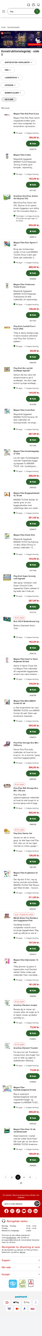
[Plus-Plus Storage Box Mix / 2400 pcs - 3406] (7, 744)
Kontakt (6, 1274)
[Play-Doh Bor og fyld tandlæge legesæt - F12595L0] (7, 369)
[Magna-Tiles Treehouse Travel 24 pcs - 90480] (7, 286)
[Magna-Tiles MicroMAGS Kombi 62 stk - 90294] (7, 702)
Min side (6, 1267)
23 (21, 1183)
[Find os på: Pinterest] (30, 1211)
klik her (22, 1252)
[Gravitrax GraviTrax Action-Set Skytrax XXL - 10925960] (7, 197)
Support (6, 1260)
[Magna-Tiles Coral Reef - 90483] (7, 411)
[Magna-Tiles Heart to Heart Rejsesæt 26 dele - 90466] (7, 660)
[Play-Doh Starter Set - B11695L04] (7, 831)
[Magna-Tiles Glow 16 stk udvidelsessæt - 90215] (7, 1130)
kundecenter (11, 1237)
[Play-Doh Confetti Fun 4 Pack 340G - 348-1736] (7, 327)
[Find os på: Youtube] (24, 1211)
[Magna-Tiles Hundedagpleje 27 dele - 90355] (7, 452)
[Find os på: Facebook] (6, 1211)
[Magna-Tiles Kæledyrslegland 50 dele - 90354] (7, 1089)
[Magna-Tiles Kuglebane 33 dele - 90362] (7, 874)
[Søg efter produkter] (37, 11)
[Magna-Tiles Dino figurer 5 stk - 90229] (7, 244)
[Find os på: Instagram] (12, 1211)
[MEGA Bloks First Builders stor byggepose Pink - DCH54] (7, 916)
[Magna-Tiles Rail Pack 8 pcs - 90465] (7, 115)
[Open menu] (3, 11)
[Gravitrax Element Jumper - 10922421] (7, 1003)
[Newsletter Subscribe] (37, 1203)
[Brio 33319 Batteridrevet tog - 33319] (7, 619)
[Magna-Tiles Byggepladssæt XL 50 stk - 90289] (7, 494)
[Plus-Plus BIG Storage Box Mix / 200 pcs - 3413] (7, 786)
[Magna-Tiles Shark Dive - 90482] (7, 536)
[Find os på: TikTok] (18, 1211)
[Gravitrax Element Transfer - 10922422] (7, 1046)
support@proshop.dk (12, 1240)
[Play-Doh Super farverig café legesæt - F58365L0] (7, 577)
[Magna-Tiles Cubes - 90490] (7, 156)
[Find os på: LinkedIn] (35, 1211)
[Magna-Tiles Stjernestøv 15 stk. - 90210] (7, 961)
